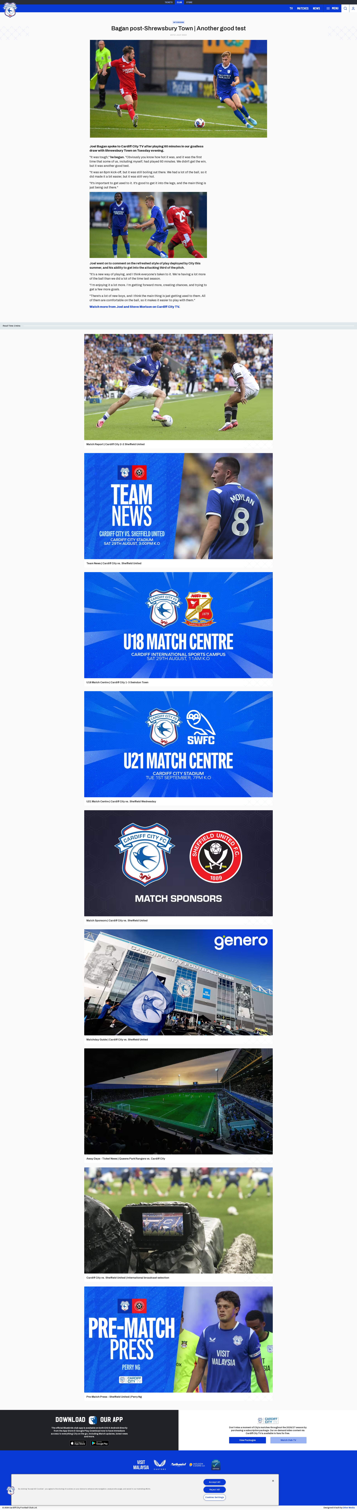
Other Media (349, 1508)
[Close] (273, 1481)
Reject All (214, 1490)
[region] (145, 1490)
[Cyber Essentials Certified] (216, 1464)
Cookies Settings (214, 1497)
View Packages (247, 1440)
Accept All (214, 1482)
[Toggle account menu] (353, 8)
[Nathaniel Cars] (178, 1465)
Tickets (169, 2)
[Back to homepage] (10, 9)
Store (189, 2)
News (316, 8)
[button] (10, 1490)
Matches (302, 8)
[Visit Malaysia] (141, 1464)
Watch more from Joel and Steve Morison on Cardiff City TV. (135, 306)
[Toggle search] (345, 8)
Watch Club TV (288, 1440)
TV (291, 8)
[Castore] (159, 1464)
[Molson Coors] (197, 1465)
